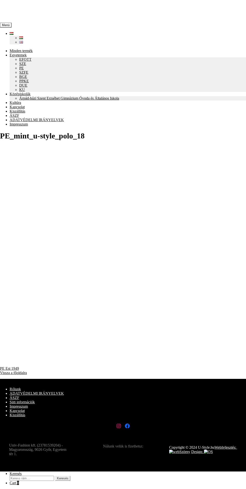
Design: (197, 452)
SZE (22, 64)
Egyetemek (18, 55)
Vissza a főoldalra (13, 373)
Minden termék (21, 51)
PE (21, 68)
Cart (14, 483)
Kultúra (15, 103)
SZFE (23, 72)
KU (22, 90)
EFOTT (25, 59)
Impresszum (19, 124)
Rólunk (15, 389)
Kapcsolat (17, 107)
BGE (23, 77)
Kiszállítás (17, 111)
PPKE (24, 81)
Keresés (16, 473)
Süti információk (22, 402)
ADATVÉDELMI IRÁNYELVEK (37, 120)
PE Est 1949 (9, 368)
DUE (23, 85)
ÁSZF (14, 115)
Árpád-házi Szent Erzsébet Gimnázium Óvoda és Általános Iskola (69, 98)
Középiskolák (20, 94)
